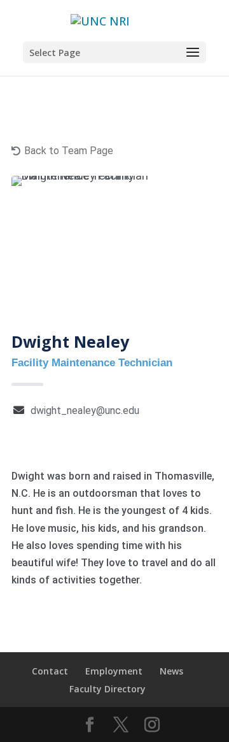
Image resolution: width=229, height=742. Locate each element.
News (171, 671)
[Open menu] (193, 53)
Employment (113, 671)
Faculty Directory (107, 689)
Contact (50, 671)
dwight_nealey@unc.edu (85, 410)
